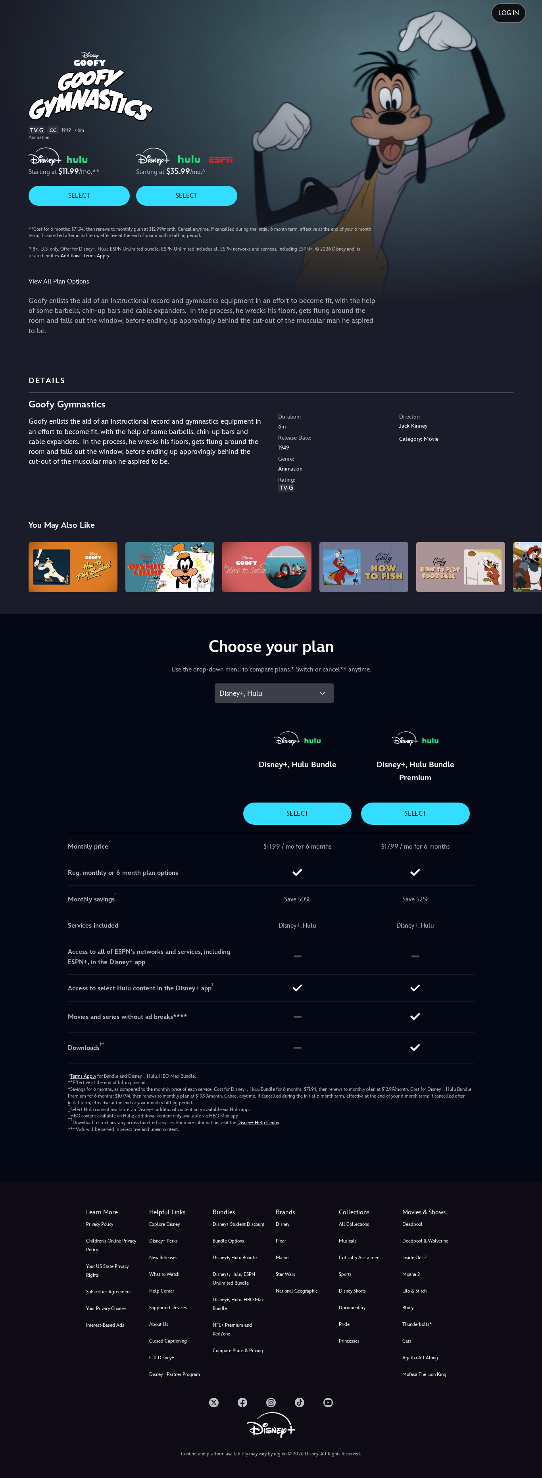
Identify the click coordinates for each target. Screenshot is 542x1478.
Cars (406, 1341)
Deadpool (412, 1224)
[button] (176, 1212)
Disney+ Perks (163, 1241)
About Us (158, 1324)
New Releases (163, 1257)
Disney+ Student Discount (238, 1224)
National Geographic (296, 1291)
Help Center (161, 1291)
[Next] (526, 566)
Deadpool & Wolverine (425, 1241)
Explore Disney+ (166, 1224)
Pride (344, 1324)
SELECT (79, 195)
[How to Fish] (363, 567)
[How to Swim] (266, 567)
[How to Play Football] (460, 567)
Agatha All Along (420, 1357)
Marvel (283, 1257)
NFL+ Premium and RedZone (232, 1329)
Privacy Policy (99, 1224)
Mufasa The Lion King (424, 1374)
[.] (214, 1402)
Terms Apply (83, 1076)
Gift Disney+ (161, 1357)
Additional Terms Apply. (85, 256)
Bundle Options (228, 1241)
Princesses (349, 1341)
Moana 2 (411, 1274)
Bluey (407, 1307)
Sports (345, 1274)
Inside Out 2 (414, 1257)
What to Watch (164, 1274)
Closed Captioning (168, 1341)
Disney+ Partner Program (174, 1374)
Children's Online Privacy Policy (111, 1245)
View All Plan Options (59, 281)
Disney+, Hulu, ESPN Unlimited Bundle (234, 1279)
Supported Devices (168, 1307)
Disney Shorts (352, 1291)
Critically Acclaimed (359, 1257)
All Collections (354, 1224)
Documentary (352, 1307)
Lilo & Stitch (414, 1291)
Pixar (281, 1241)
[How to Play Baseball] (73, 567)
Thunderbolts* (417, 1324)
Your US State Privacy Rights (107, 1271)
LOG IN (508, 13)
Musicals (348, 1241)
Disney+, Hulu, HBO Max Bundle (238, 1304)
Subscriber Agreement (108, 1292)
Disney (282, 1224)
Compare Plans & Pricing (238, 1350)
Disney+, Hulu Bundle (235, 1257)
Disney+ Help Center (258, 1122)
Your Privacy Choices (106, 1308)
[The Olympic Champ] (169, 567)
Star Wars (285, 1274)
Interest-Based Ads (105, 1325)
